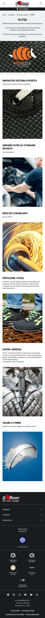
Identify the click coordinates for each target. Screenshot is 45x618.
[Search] (40, 4)
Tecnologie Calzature (22, 15)
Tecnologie (11, 15)
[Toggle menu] (4, 3)
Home (4, 15)
